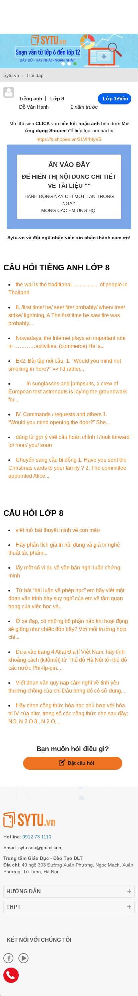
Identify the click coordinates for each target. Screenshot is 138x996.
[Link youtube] (23, 958)
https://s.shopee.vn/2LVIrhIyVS (69, 139)
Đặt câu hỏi (81, 763)
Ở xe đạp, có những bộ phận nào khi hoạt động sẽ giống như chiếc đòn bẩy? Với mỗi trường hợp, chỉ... (68, 629)
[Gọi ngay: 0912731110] (13, 978)
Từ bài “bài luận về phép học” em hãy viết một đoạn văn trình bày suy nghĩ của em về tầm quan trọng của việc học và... (66, 598)
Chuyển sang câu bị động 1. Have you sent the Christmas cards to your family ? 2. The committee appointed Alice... (67, 468)
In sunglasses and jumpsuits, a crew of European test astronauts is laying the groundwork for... (67, 391)
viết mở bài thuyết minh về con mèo (58, 530)
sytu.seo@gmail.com (40, 847)
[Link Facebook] (8, 958)
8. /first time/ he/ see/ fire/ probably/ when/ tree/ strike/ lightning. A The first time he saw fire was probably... (66, 315)
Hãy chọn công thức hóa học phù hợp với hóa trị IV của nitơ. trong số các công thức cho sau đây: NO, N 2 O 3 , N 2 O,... (68, 713)
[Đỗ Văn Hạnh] (8, 96)
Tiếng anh (30, 98)
